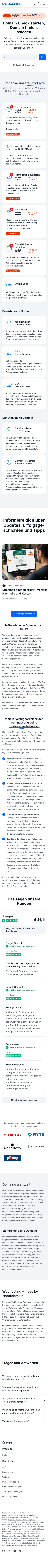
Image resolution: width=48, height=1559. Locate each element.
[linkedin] (20, 1551)
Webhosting (21, 209)
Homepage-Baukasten (27, 174)
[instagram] (9, 1551)
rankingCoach (22, 321)
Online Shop (21, 283)
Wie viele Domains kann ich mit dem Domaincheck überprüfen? (20, 1389)
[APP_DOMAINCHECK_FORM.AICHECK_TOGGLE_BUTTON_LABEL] (35, 57)
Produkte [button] (7, 1448)
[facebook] (3, 1551)
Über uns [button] (7, 1442)
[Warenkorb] (39, 3)
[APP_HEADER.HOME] (12, 3)
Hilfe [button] (4, 1455)
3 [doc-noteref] (34, 214)
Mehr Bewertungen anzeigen (24, 1100)
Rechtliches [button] (8, 1461)
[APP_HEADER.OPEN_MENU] (44, 3)
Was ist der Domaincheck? (15, 1421)
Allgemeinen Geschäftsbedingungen (22, 1520)
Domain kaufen (23, 107)
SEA (17, 384)
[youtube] (15, 1551)
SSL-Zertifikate (23, 428)
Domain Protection (25, 460)
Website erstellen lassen (28, 146)
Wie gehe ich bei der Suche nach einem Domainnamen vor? (18, 1400)
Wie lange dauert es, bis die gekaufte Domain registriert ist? (20, 1377)
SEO (17, 351)
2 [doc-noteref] (34, 179)
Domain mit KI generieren (25, 65)
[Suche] (35, 3)
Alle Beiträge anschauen (24, 613)
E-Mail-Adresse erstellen (23, 245)
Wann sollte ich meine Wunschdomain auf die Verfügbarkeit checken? (21, 1411)
